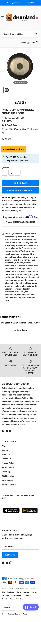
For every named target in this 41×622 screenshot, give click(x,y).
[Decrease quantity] (4, 173)
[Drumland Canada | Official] (22, 17)
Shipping (6, 471)
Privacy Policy (8, 463)
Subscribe (10, 555)
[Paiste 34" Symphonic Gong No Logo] (6, 90)
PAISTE (8, 139)
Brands (11, 589)
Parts (19, 592)
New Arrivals (30, 589)
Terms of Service (9, 484)
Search (5, 450)
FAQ (3, 445)
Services (34, 592)
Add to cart (20, 183)
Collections (20, 589)
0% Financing (8, 476)
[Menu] (2, 17)
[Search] (36, 34)
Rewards (5, 599)
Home (4, 589)
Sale (3, 592)
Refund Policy (8, 467)
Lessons (26, 592)
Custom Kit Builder (16, 599)
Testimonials (7, 480)
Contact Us (6, 458)
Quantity (5, 167)
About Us (6, 454)
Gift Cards (5, 596)
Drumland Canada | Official (17, 614)
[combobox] (17, 34)
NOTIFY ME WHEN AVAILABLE (20, 190)
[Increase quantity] (17, 173)
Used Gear (10, 592)
